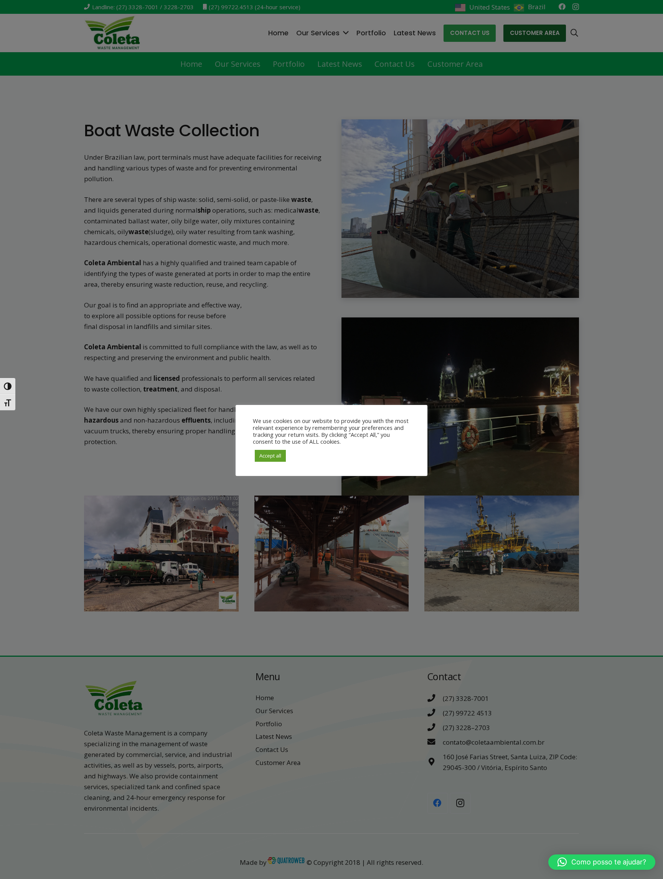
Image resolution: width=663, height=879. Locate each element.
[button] (601, 862)
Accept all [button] (270, 455)
